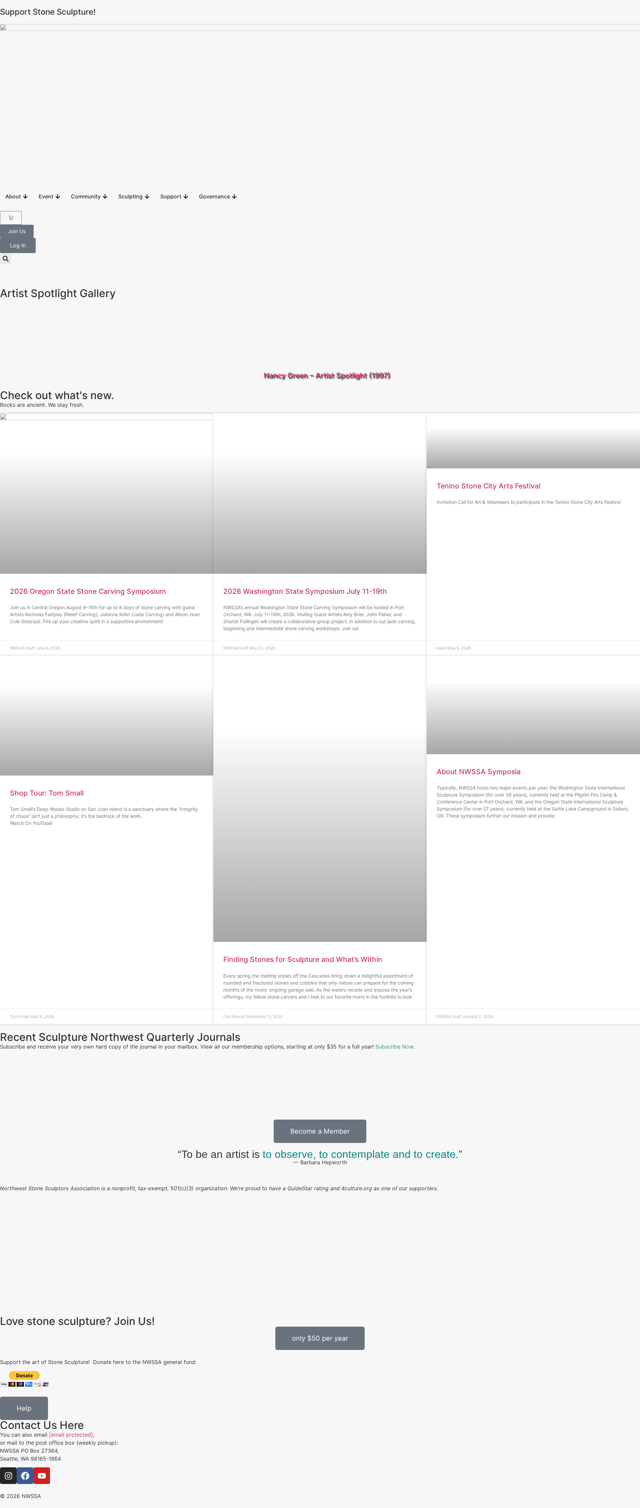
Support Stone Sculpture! (48, 12)
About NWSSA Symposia (479, 772)
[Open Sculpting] (147, 196)
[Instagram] (8, 1475)
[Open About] (25, 196)
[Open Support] (185, 196)
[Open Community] (105, 196)
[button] (5, 258)
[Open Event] (57, 196)
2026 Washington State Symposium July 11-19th (305, 591)
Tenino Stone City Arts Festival (488, 486)
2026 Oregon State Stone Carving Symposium (88, 591)
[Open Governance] (234, 196)
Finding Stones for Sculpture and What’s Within (302, 959)
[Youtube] (41, 1475)
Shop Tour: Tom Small (47, 793)
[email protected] (71, 1434)
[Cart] (11, 218)
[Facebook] (25, 1475)
